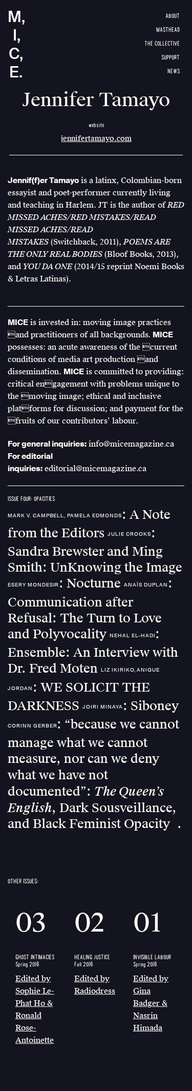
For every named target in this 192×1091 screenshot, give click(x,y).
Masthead (168, 30)
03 (30, 923)
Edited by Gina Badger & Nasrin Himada (150, 1003)
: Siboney (130, 706)
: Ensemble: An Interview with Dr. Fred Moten (93, 651)
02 (89, 923)
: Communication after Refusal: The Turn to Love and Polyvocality (90, 609)
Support (170, 57)
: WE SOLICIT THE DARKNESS (84, 690)
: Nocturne (66, 583)
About (172, 16)
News (173, 71)
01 (147, 923)
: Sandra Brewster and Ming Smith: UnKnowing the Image (95, 550)
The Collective (162, 44)
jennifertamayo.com (96, 139)
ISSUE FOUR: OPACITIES (31, 499)
